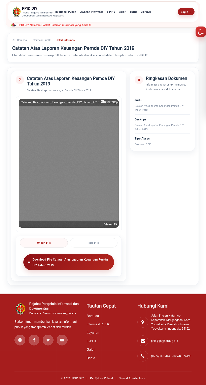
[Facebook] (34, 340)
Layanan (93, 332)
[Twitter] (48, 340)
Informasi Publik (65, 11)
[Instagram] (19, 340)
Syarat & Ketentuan (132, 378)
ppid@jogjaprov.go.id (164, 341)
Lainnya (146, 11)
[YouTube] (62, 340)
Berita (133, 11)
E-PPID (110, 11)
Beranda (21, 40)
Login (186, 12)
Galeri (122, 11)
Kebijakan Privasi (101, 378)
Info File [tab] (94, 242)
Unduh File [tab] (44, 242)
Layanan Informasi (91, 11)
